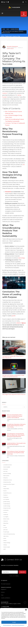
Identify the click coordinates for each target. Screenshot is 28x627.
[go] (24, 407)
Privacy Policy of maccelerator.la (18, 625)
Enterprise (5, 477)
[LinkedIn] (4, 2)
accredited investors (7, 464)
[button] (26, 609)
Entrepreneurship (7, 482)
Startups (5, 544)
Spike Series (6, 536)
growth (13, 315)
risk (24, 164)
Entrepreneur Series (7, 480)
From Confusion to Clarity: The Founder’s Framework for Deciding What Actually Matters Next (16, 453)
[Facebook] (6, 2)
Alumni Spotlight (6, 467)
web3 (4, 549)
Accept (14, 622)
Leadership (5, 514)
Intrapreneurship (6, 508)
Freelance (5, 495)
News (4, 525)
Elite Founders (6, 475)
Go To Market (6, 499)
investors (4, 93)
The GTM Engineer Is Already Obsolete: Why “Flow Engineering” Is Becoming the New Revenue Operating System (15, 435)
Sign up (24, 323)
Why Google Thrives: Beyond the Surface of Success (13, 394)
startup (19, 95)
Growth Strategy (6, 506)
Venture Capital (6, 547)
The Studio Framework (5, 583)
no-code (5, 527)
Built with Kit (14, 576)
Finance (5, 490)
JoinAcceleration (23, 14)
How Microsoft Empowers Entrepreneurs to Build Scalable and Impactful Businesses (13, 376)
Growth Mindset (6, 503)
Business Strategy (10, 48)
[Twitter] (8, 2)
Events (4, 486)
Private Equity (6, 531)
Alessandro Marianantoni (12, 46)
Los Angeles (5, 516)
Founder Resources (7, 493)
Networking (5, 523)
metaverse (5, 521)
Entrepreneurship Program (8, 484)
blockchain (5, 469)
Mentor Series (6, 518)
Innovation (8, 191)
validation (18, 323)
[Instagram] (2, 2)
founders (4, 97)
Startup (4, 540)
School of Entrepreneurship (9, 534)
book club (5, 471)
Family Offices (6, 488)
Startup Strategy (6, 542)
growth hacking (6, 501)
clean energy (21, 258)
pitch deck (5, 529)
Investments (5, 510)
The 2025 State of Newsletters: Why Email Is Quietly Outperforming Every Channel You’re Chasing (16, 426)
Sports (4, 538)
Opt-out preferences (7, 625)
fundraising (5, 497)
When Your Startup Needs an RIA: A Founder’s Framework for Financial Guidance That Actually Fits (14, 416)
